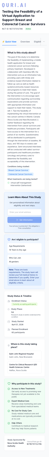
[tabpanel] (24, 249)
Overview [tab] (25, 41)
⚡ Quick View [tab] (9, 41)
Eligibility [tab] (38, 41)
